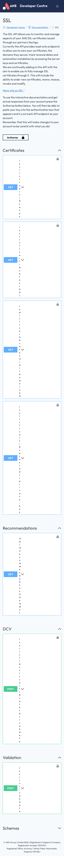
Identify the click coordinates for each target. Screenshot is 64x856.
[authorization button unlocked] (57, 158)
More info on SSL (13, 90)
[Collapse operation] (59, 150)
